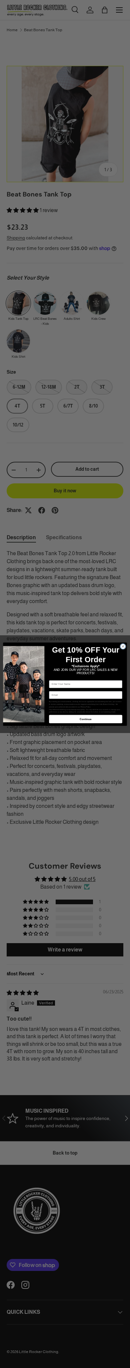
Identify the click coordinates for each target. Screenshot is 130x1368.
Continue (86, 718)
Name (52, 678)
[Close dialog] (123, 646)
